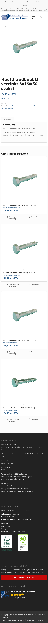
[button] (19, 595)
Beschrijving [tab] (8, 119)
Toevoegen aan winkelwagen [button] (13, 218)
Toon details (34, 217)
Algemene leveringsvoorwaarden (13, 531)
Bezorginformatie (18, 2)
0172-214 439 (14, 514)
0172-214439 (42, 10)
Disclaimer (5, 523)
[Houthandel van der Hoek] (14, 17)
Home (7, 2)
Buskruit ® (4, 617)
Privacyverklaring (7, 526)
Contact (24, 5)
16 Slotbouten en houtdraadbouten (21, 106)
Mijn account (30, 2)
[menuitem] (6, 1)
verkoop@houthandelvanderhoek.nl (20, 519)
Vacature (41, 2)
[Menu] (33, 17)
